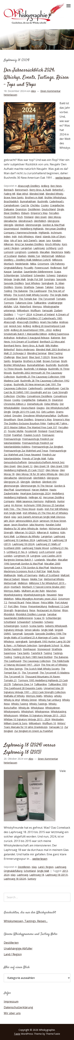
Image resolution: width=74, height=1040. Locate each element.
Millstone (57, 259)
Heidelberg (58, 493)
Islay (6, 240)
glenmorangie (11, 485)
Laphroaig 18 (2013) (56, 874)
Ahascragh (9, 322)
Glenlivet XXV (49, 481)
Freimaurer (48, 435)
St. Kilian (65, 645)
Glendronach (25, 221)
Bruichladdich (11, 201)
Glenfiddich (40, 221)
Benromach (21, 189)
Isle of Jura (16, 240)
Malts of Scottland (49, 575)
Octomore (43, 263)
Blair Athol (22, 193)
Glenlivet (19, 224)
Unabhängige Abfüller (18, 948)
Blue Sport (22, 357)
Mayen (25, 579)
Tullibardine (40, 302)
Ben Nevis (56, 185)
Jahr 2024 (9, 520)
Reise (32, 610)
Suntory (32, 878)
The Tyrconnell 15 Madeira (54, 672)
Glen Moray (54, 217)
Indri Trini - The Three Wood (19, 509)
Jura (48, 240)
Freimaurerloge (12, 439)
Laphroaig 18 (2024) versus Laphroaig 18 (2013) (30, 748)
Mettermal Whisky (54, 579)
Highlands (44, 232)
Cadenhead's (56, 201)
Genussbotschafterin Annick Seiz (46, 462)
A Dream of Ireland (44, 314)
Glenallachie (10, 221)
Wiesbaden (57, 719)
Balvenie (55, 337)
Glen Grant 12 (24, 466)
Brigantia (17, 361)
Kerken (43, 528)
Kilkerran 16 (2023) (25, 532)
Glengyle (8, 224)
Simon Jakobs (32, 629)
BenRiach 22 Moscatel (52, 341)
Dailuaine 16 (44, 400)
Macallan (45, 252)
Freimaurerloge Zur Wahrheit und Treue (26, 450)
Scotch (24, 625)
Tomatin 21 (10, 680)
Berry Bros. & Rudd (40, 189)
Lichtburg (51, 248)
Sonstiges (49, 279)
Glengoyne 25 (11, 481)
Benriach (9, 189)
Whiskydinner (52, 707)
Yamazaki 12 (56, 727)
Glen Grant (41, 217)
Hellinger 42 (35, 497)
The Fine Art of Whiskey (54, 664)
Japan (42, 240)
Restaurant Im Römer (49, 610)
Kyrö (64, 244)
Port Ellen (13, 606)
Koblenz (54, 532)
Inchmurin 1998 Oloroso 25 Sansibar (44, 505)
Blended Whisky (54, 193)
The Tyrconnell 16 (14, 676)
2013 (65, 870)
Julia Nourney (36, 524)
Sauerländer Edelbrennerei (38, 271)
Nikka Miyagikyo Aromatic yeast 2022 (36, 598)
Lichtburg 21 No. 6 (17, 552)
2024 (29, 314)
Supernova (10, 653)
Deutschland (49, 209)
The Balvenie (20, 291)
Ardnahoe (9, 337)
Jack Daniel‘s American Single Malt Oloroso (41, 516)
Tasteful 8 (36, 653)
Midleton (23, 583)
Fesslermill (9, 217)
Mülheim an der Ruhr (33, 590)
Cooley (45, 205)
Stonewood (43, 649)
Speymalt (17, 633)
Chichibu (35, 205)
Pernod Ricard (16, 602)
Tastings (59, 287)
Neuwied (51, 594)
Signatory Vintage (13, 629)
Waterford (25, 306)
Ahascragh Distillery (29, 185)
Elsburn (25, 213)
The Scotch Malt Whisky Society (30, 294)
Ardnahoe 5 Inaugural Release (32, 337)
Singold (59, 629)
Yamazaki (47, 310)
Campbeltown (11, 205)
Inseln (40, 509)
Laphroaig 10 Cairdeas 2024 (19, 540)
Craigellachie (57, 205)
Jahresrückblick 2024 (27, 520)
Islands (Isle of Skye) (54, 236)
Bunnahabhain (28, 201)
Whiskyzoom (11, 715)
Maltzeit (65, 575)
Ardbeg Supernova (58, 333)
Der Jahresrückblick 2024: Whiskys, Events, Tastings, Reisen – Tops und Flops (36, 77)
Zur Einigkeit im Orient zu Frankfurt (33, 731)
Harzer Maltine (40, 489)
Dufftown (63, 415)
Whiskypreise (42, 711)
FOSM (7, 435)
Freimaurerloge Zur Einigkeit (47, 446)
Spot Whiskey (32, 283)
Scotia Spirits (36, 625)
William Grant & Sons (15, 723)
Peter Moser (32, 602)
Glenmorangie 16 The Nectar (36, 485)
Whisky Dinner (29, 699)
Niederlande (22, 263)
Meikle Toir (34, 256)
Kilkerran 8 (43, 532)
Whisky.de (23, 707)
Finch (20, 217)
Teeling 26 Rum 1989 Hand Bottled (32, 657)
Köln (62, 532)
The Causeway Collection (37, 661)
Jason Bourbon (19, 524)
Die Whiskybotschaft (57, 407)
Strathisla (29, 287)
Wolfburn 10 (49, 723)
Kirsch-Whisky (52, 244)
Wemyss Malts (34, 695)
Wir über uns (12, 1013)
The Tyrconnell (46, 298)
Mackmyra (57, 252)
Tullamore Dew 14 (22, 684)
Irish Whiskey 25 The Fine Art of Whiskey (45, 513)
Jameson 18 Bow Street (53, 520)
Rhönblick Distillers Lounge (31, 614)
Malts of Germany (27, 575)
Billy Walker (51, 345)
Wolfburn (35, 310)
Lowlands (33, 252)
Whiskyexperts (12, 711)
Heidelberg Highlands (32, 228)
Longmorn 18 (21, 555)
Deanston (21, 209)
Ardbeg (45, 185)
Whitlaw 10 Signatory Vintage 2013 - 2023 (42, 715)
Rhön (65, 610)
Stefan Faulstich (13, 649)
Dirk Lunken (48, 411)
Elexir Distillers (12, 213)
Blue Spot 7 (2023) (39, 357)
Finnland (28, 217)
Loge (59, 552)
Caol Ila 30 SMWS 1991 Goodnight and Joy (27, 392)
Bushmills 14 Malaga (35, 368)
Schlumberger (11, 275)
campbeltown (51, 388)
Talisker (49, 287)
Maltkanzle (10, 575)
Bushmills (42, 201)
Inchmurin (56, 232)
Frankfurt (17, 435)
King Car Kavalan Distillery (29, 244)
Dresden (17, 415)
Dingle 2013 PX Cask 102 (26, 411)
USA (16, 306)
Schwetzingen (11, 625)
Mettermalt (47, 256)
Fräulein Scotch (32, 435)
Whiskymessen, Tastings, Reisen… (26, 921)
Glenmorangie (33, 224)
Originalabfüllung (13, 267)
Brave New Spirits (14, 197)
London (8, 555)
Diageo (40, 407)
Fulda (50, 458)
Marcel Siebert (12, 579)
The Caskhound (37, 291)
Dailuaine (9, 209)
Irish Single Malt (12, 513)
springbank (21, 641)
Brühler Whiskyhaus (55, 197)
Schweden (39, 275)
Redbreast (56, 267)
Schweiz (50, 275)
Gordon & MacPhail (53, 224)
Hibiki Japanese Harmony (30, 501)
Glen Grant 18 (41, 466)
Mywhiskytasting (13, 594)
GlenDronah (25, 477)
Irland (38, 236)
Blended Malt (36, 193)
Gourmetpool (11, 228)
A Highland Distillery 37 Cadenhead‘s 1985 (39, 318)
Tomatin (61, 298)
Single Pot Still (35, 279)
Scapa (57, 271)
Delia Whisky (51, 403)
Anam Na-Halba (49, 322)
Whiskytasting (58, 711)
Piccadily (28, 267)
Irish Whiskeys (26, 236)
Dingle (60, 209)
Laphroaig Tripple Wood (35, 548)
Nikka (33, 263)
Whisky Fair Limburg (49, 699)
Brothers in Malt (34, 197)
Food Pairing (56, 431)
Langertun (26, 248)
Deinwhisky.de (35, 403)
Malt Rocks (53, 571)
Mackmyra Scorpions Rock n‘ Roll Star (25, 571)
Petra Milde (47, 602)
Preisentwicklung (37, 606)
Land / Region (11, 248)
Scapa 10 (39, 618)
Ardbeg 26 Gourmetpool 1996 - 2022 (31, 330)
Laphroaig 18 (43, 540)
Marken (22, 256)
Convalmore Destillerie (39, 396)
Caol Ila (25, 205)
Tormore (9, 302)
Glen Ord (64, 474)
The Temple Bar (28, 298)
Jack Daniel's (30, 240)
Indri (14, 236)
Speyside (61, 279)
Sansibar (17, 271)
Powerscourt (42, 267)
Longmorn (20, 252)
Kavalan (56, 240)
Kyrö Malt (9, 536)
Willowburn (23, 310)
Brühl (64, 361)
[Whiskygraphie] (34, 23)
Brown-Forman (51, 361)
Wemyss (37, 306)
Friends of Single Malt (34, 458)
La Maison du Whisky (28, 536)
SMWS (7, 633)
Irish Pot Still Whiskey (56, 509)
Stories (18, 287)
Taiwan (39, 287)
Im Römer (16, 505)
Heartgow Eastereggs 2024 (35, 493)
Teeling (8, 291)
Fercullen (54, 213)
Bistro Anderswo (25, 349)
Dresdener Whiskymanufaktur (39, 415)
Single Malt (19, 279)
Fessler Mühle (15, 431)
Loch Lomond (47, 552)
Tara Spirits (23, 653)
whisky (58, 695)
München (51, 590)
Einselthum (10, 419)
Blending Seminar (37, 353)
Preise (23, 606)
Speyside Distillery (14, 283)
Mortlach (9, 263)
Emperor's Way (39, 213)
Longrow (35, 555)
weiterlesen (62, 178)
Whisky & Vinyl (12, 699)
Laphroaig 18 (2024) (23, 544)
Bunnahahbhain (35, 365)
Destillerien (34, 209)
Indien (7, 236)
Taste (17, 1033)
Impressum (11, 1001)
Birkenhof (9, 349)
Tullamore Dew (23, 302)
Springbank (47, 283)
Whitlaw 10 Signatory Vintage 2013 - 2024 (27, 719)
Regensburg (21, 610)
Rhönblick (9, 614)
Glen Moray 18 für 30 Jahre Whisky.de (36, 474)
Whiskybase (37, 707)
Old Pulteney (57, 263)
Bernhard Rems (12, 345)
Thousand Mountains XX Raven (42, 676)
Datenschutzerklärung (18, 1007)
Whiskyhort (27, 711)
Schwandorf (23, 622)
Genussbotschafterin (15, 462)
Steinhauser (29, 649)
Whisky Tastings (38, 703)
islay (13, 516)
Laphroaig (39, 248)
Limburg (33, 552)
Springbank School (49, 645)
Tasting (48, 653)
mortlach (16, 586)
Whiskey (48, 695)
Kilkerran (8, 244)
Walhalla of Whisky (14, 695)
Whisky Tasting (19, 703)
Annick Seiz (15, 326)
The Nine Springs (13, 668)
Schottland (26, 275)
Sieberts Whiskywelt (56, 625)
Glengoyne (53, 221)
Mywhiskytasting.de (34, 594)
